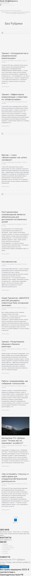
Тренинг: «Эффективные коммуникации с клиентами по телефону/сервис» (14, 97)
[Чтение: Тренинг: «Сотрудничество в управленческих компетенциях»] (15, 41)
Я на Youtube (10, 13)
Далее (15, 522)
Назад (15, 517)
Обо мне (16, 13)
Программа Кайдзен (23, 12)
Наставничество (9, 262)
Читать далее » (6, 86)
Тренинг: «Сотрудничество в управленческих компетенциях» (15, 55)
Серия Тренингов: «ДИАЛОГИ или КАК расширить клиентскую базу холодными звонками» (15, 301)
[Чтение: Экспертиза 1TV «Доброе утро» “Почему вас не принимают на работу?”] (15, 426)
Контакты (22, 13)
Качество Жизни (11, 12)
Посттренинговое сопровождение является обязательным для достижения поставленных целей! (14, 217)
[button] (15, 9)
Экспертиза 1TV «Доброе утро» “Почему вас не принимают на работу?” (13, 440)
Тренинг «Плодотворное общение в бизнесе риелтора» (13, 344)
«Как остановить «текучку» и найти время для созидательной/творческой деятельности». (15, 477)
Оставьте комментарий (8, 60)
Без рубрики (18, 60)
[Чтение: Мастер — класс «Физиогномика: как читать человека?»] (15, 142)
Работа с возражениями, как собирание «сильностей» (15, 382)
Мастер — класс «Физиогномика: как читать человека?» (14, 157)
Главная (3, 12)
